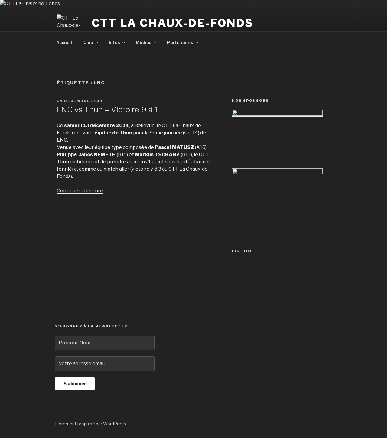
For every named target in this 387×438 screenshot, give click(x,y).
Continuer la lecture (80, 191)
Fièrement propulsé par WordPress (90, 423)
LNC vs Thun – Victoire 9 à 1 (107, 109)
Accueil (64, 42)
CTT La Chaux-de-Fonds (172, 23)
